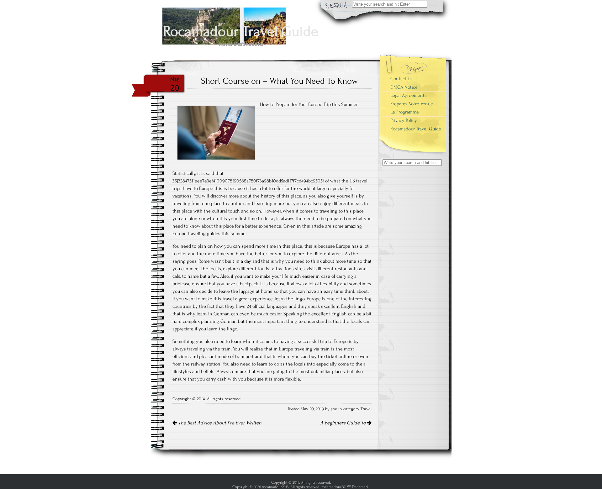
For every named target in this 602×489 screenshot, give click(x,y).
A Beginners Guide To (343, 423)
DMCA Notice (404, 87)
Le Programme (404, 112)
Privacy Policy (403, 120)
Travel (366, 409)
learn (263, 364)
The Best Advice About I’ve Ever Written (219, 423)
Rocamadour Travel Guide (415, 129)
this (285, 196)
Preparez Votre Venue (411, 104)
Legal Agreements (408, 95)
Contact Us (401, 79)
